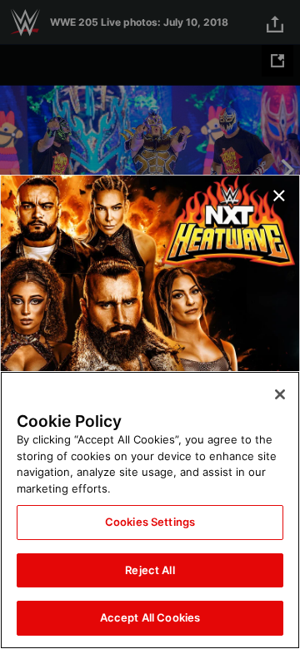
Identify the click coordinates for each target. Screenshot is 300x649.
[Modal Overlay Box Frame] (150, 324)
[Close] (280, 394)
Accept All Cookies (150, 617)
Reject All (149, 570)
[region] (150, 510)
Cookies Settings (150, 521)
